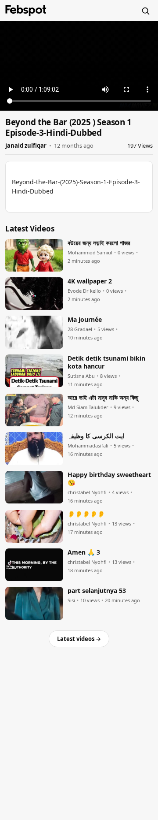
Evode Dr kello (84, 291)
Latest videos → (79, 639)
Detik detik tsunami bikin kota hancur (106, 362)
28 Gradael (80, 329)
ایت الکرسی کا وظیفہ (96, 436)
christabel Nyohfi (87, 492)
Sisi (71, 600)
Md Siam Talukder (88, 407)
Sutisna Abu (81, 376)
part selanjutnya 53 (97, 591)
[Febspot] (26, 10)
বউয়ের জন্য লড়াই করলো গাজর (99, 243)
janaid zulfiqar (26, 145)
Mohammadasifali (88, 446)
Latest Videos (29, 229)
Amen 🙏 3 (84, 552)
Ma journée (85, 320)
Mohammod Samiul (90, 253)
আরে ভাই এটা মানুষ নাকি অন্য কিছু (103, 398)
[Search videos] (145, 10)
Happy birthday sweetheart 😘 (109, 479)
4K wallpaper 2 (90, 281)
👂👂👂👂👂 (86, 514)
